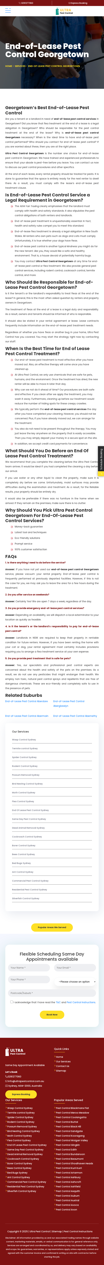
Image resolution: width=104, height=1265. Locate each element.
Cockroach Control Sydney (27, 836)
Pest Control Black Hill (68, 1126)
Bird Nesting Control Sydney (27, 783)
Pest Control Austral (67, 1200)
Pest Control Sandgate (69, 1131)
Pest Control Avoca (67, 1205)
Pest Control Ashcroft (68, 1182)
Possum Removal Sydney (25, 775)
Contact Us (62, 1066)
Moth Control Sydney (23, 792)
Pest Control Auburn (67, 1195)
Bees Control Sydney (23, 854)
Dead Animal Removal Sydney (28, 827)
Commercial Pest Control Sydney (30, 880)
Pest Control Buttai (67, 1122)
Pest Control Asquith (68, 1191)
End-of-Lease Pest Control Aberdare (26, 701)
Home (59, 1057)
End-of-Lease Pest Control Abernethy (75, 716)
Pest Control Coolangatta (71, 1117)
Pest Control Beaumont (70, 1158)
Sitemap (61, 1070)
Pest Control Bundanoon (70, 1154)
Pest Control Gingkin (68, 1145)
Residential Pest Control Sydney (29, 889)
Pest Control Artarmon (69, 1172)
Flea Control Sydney (23, 801)
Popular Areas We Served (52, 927)
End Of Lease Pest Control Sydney (30, 810)
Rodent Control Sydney (25, 766)
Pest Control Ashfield (68, 1186)
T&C (58, 1002)
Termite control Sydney (25, 748)
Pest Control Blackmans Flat (72, 1108)
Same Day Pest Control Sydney (29, 819)
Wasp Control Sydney (24, 739)
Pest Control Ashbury (68, 1177)
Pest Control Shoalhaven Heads (74, 1163)
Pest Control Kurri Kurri (69, 1168)
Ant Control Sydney (22, 872)
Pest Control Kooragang (70, 1135)
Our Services (63, 1061)
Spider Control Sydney (24, 757)
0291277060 (27, 3)
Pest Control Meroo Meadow (72, 1112)
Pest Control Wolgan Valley (72, 1140)
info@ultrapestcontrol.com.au (26, 1081)
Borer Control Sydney (23, 845)
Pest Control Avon (66, 1209)
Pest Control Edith (66, 1149)
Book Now (52, 1014)
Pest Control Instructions (81, 1002)
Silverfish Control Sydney (25, 898)
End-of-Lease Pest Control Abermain (26, 716)
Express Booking (79, 3)
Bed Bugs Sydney (21, 863)
